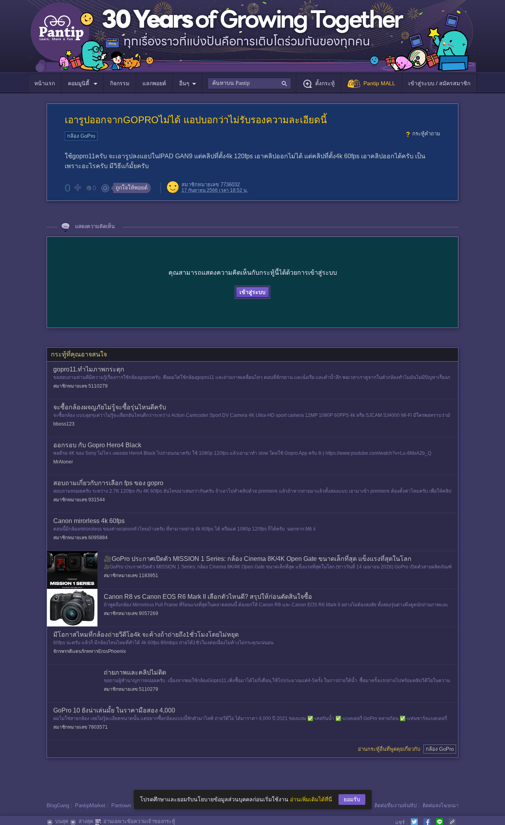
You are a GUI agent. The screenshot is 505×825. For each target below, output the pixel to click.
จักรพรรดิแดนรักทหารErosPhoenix (89, 651)
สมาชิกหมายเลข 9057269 (131, 613)
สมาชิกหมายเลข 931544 (79, 499)
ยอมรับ (352, 799)
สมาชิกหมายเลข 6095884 (80, 537)
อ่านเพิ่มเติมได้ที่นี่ (311, 799)
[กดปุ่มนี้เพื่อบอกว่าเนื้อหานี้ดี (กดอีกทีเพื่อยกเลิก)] (77, 187)
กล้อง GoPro (81, 136)
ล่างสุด (86, 821)
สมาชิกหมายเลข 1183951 (131, 575)
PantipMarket (90, 805)
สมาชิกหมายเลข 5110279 (80, 386)
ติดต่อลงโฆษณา (440, 805)
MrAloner (63, 462)
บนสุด (61, 821)
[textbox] (249, 83)
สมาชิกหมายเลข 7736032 (210, 185)
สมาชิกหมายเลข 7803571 (80, 727)
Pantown (121, 805)
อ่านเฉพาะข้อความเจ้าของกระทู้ (139, 821)
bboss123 (64, 424)
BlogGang (58, 805)
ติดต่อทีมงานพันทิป (395, 805)
